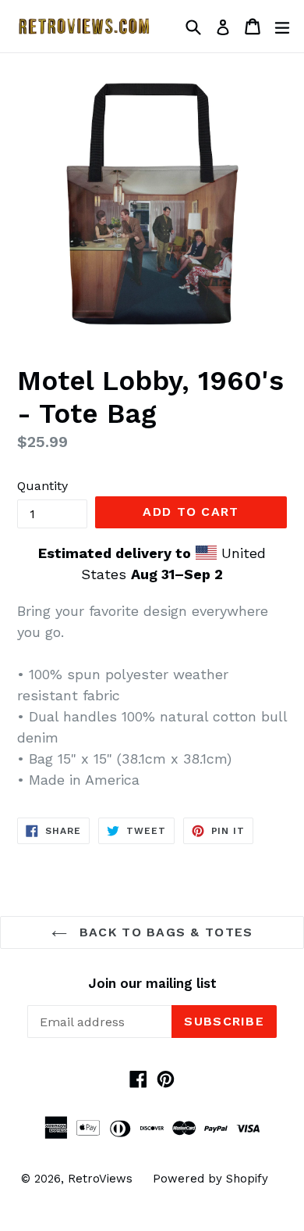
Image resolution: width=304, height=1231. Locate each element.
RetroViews (100, 1179)
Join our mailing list (152, 983)
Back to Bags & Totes (164, 932)
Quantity (42, 485)
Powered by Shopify (210, 1179)
